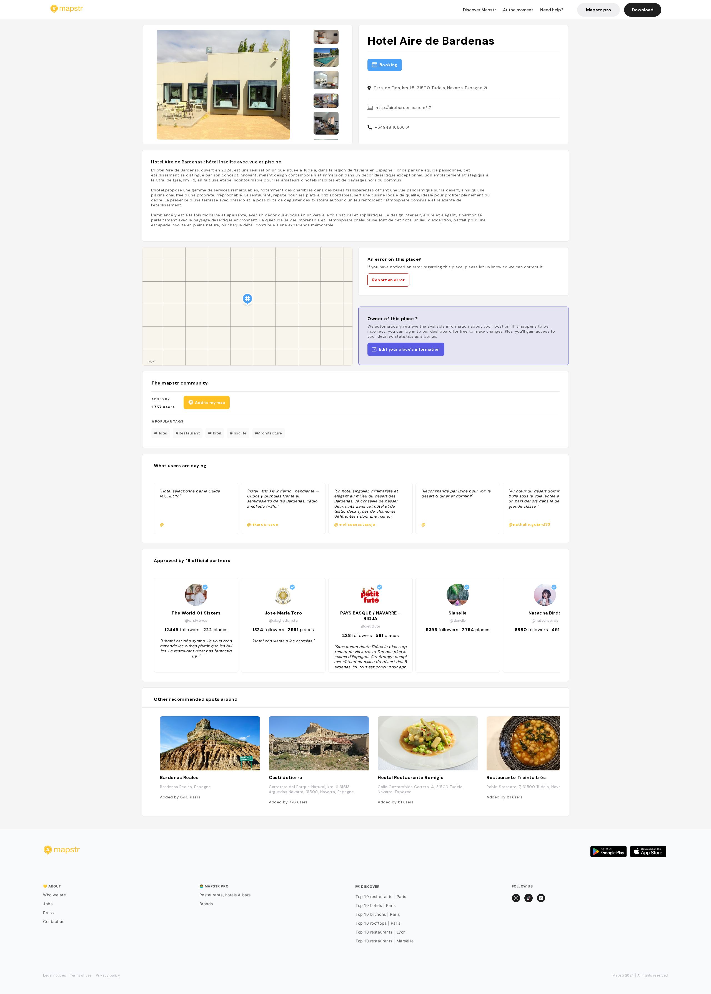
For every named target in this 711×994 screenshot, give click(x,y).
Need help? (551, 10)
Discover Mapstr (479, 10)
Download (643, 10)
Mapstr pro (598, 10)
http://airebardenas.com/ (402, 107)
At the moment (518, 10)
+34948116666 (390, 127)
